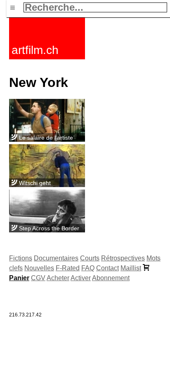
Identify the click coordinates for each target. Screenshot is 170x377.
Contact (107, 268)
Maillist (130, 268)
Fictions (20, 258)
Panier (19, 277)
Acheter (58, 277)
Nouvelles (39, 268)
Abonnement (111, 277)
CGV (38, 277)
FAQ (87, 268)
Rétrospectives (123, 258)
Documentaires (56, 258)
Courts (89, 258)
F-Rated (68, 268)
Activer (81, 277)
